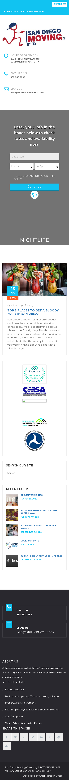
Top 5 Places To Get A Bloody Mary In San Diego (33, 312)
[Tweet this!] (15, 737)
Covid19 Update (30, 541)
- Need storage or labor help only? (34, 178)
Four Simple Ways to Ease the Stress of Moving (32, 709)
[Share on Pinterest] (41, 737)
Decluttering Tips (32, 495)
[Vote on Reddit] (58, 737)
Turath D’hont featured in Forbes (41, 556)
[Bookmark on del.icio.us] (32, 737)
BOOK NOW (10, 11)
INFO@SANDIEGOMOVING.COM (36, 632)
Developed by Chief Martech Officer (43, 776)
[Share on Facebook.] (6, 737)
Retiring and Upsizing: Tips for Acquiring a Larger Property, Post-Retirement (32, 699)
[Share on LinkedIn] (50, 737)
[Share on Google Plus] (24, 737)
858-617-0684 (24, 614)
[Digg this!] (6, 746)
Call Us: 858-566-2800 (31, 11)
